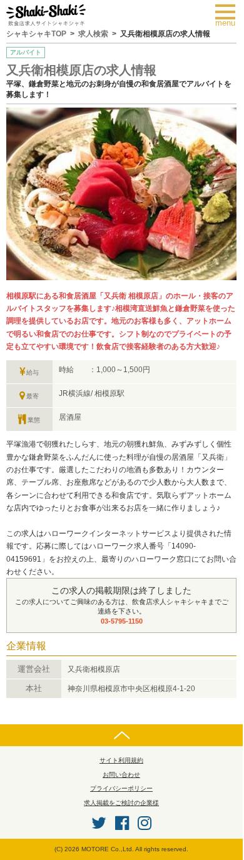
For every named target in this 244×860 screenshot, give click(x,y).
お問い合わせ (121, 774)
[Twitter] (98, 823)
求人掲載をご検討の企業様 (121, 802)
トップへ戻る (121, 735)
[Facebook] (122, 823)
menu (229, 16)
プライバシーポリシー (121, 788)
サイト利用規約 (121, 760)
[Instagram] (144, 823)
